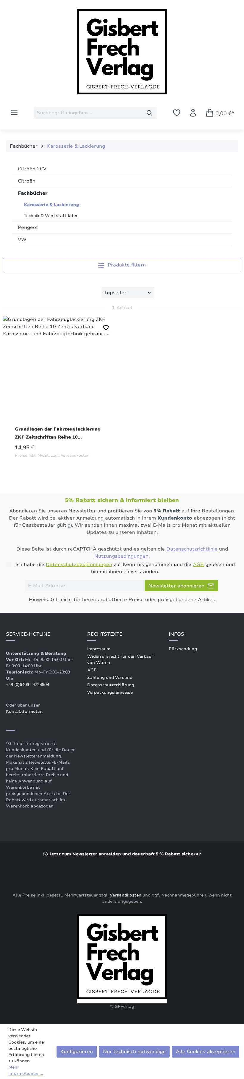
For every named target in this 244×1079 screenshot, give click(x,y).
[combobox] (88, 113)
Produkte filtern (126, 265)
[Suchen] (150, 113)
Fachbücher (33, 193)
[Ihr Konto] (193, 113)
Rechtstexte (104, 634)
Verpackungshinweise (110, 692)
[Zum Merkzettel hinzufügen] (106, 327)
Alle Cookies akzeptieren (205, 1051)
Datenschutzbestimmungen (79, 564)
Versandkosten (125, 895)
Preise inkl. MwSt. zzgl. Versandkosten (52, 455)
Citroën (26, 181)
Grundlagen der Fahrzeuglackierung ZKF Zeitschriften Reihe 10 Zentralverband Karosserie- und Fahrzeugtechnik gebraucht (58, 433)
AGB (198, 564)
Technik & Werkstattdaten (51, 216)
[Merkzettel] (176, 113)
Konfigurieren (76, 1051)
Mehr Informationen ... (25, 1070)
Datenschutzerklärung (110, 685)
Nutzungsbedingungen (121, 556)
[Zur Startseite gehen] (122, 54)
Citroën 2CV (32, 169)
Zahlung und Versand (109, 677)
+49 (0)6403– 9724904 (27, 684)
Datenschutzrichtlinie (192, 549)
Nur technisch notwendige (134, 1051)
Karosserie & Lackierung (51, 205)
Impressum (98, 649)
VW (22, 239)
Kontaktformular (24, 711)
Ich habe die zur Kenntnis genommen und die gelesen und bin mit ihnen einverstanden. (125, 568)
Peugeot (28, 227)
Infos (176, 634)
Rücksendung (183, 649)
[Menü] (14, 113)
